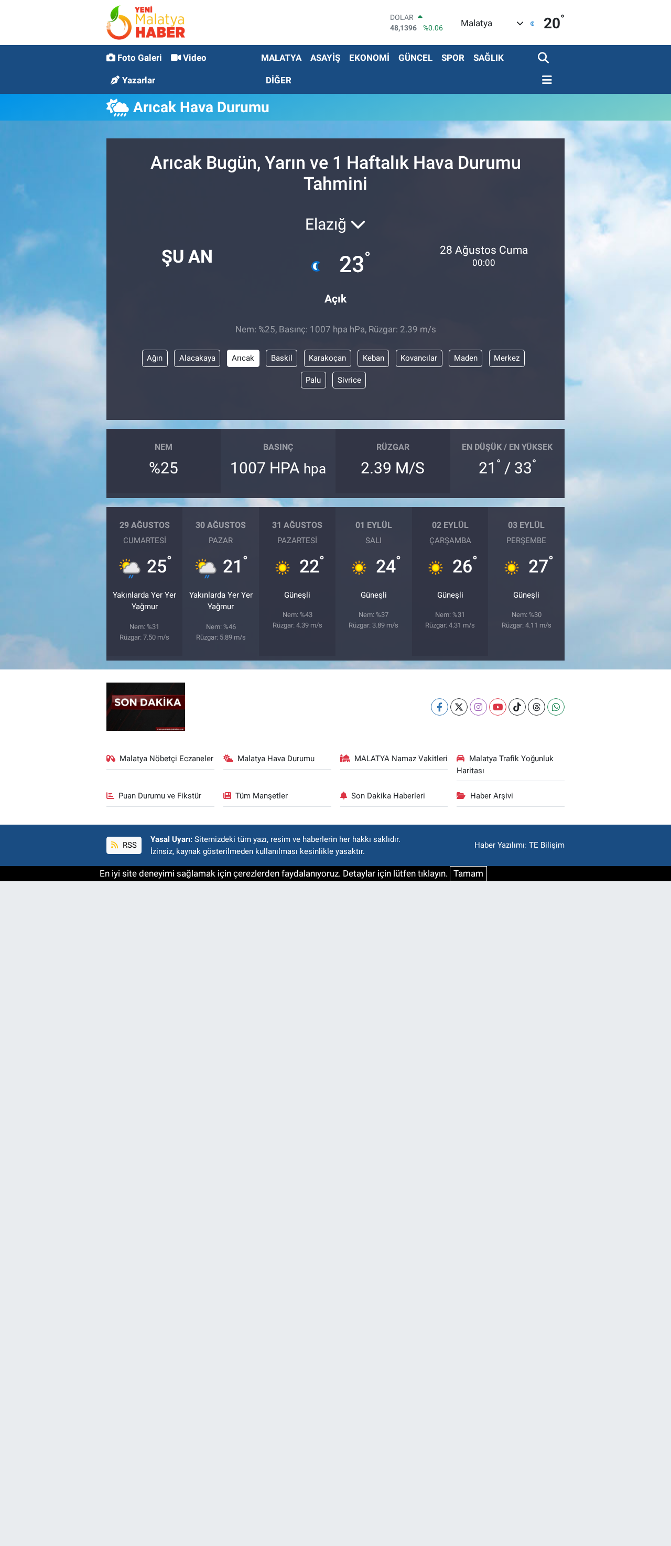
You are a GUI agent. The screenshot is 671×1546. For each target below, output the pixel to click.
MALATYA (281, 57)
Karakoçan (327, 358)
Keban (373, 358)
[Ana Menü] (545, 80)
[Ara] (544, 58)
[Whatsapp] (556, 707)
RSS (129, 845)
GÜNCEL (415, 57)
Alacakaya (197, 358)
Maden (466, 358)
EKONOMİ (369, 57)
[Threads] (536, 707)
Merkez (507, 358)
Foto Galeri (139, 57)
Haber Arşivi (491, 796)
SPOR (452, 57)
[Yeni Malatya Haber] (145, 22)
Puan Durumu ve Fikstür (159, 796)
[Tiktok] (517, 707)
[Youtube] (497, 707)
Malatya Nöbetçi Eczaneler (166, 758)
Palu (313, 380)
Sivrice (349, 380)
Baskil (282, 358)
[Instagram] (478, 707)
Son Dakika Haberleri (388, 796)
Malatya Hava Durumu (276, 758)
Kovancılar (419, 358)
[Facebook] (439, 707)
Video (195, 57)
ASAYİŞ (325, 57)
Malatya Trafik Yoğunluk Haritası (505, 764)
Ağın (155, 358)
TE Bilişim (547, 845)
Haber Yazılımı (499, 845)
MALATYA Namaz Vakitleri (401, 758)
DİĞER (278, 80)
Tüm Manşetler (261, 796)
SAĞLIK (488, 57)
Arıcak (243, 358)
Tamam (468, 873)
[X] (459, 707)
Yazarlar (138, 80)
